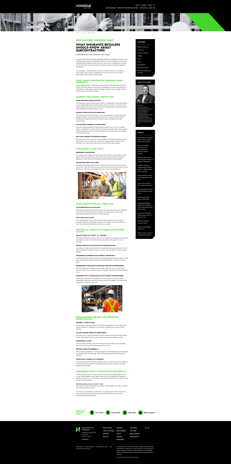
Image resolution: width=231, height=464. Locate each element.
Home (77, 32)
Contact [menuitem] (150, 5)
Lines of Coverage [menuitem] (108, 430)
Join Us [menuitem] (138, 5)
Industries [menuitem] (106, 433)
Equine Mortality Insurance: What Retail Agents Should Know (145, 177)
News (139, 62)
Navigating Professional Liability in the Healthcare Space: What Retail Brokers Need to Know (145, 206)
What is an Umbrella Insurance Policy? (143, 222)
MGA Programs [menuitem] (111, 7)
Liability (140, 56)
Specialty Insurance (143, 67)
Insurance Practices (143, 53)
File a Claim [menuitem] (133, 430)
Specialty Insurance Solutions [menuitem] (128, 7)
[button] (154, 5)
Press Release (141, 64)
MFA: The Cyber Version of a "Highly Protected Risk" (145, 234)
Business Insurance (143, 47)
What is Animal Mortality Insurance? (144, 228)
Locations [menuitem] (143, 5)
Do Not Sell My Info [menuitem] (89, 446)
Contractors (141, 50)
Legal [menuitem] (110, 446)
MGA (139, 59)
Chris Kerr (107, 54)
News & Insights (91, 32)
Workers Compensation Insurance (144, 71)
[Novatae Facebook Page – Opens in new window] (146, 428)
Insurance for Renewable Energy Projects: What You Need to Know (145, 215)
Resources (83, 32)
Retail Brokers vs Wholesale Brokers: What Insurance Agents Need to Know (145, 139)
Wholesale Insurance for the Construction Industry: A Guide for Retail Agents (145, 159)
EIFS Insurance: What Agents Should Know (143, 198)
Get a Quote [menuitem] (133, 427)
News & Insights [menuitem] (121, 430)
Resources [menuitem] (143, 7)
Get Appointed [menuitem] (134, 436)
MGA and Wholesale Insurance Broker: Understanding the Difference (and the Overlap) (143, 149)
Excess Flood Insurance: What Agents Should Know (145, 184)
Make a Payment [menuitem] (135, 433)
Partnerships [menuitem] (120, 439)
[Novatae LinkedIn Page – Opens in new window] (148, 428)
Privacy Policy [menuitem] (79, 446)
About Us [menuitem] (106, 436)
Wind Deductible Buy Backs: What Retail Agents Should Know (145, 191)
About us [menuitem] (152, 7)
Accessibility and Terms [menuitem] (102, 446)
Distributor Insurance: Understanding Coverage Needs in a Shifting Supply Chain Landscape (145, 168)
